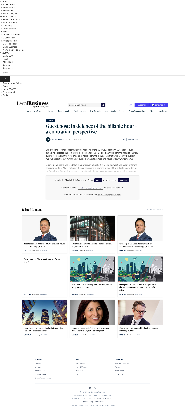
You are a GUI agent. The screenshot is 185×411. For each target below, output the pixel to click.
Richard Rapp (57, 139)
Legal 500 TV (9, 89)
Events (6, 86)
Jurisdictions (9, 4)
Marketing (8, 62)
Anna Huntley (36, 335)
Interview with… (10, 28)
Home (28, 111)
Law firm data (95, 111)
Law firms (37, 111)
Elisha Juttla (35, 251)
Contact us (8, 68)
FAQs (5, 59)
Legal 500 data (110, 111)
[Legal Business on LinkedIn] (90, 388)
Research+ (8, 10)
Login (129, 105)
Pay (124, 139)
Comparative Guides (12, 83)
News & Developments (13, 50)
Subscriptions (110, 405)
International (63, 111)
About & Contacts (122, 364)
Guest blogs (133, 139)
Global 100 (79, 371)
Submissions (9, 7)
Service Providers (11, 19)
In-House (4, 32)
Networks (7, 25)
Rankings (4, 1)
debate (68, 149)
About (152, 111)
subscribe (123, 180)
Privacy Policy (89, 405)
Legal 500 (8, 56)
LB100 (77, 374)
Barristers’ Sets (10, 22)
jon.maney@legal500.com (109, 195)
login (98, 180)
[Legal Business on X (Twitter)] (95, 388)
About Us (4, 53)
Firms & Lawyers (8, 16)
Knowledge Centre (8, 41)
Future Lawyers (10, 13)
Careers (6, 65)
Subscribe (142, 105)
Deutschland (9, 92)
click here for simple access (90, 188)
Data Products (10, 44)
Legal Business (10, 47)
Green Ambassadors (137, 111)
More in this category (154, 209)
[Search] (5, 79)
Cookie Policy (99, 405)
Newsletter (162, 111)
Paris (5, 95)
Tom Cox (82, 251)
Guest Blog (35, 294)
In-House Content (11, 35)
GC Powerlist (9, 38)
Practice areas (79, 111)
